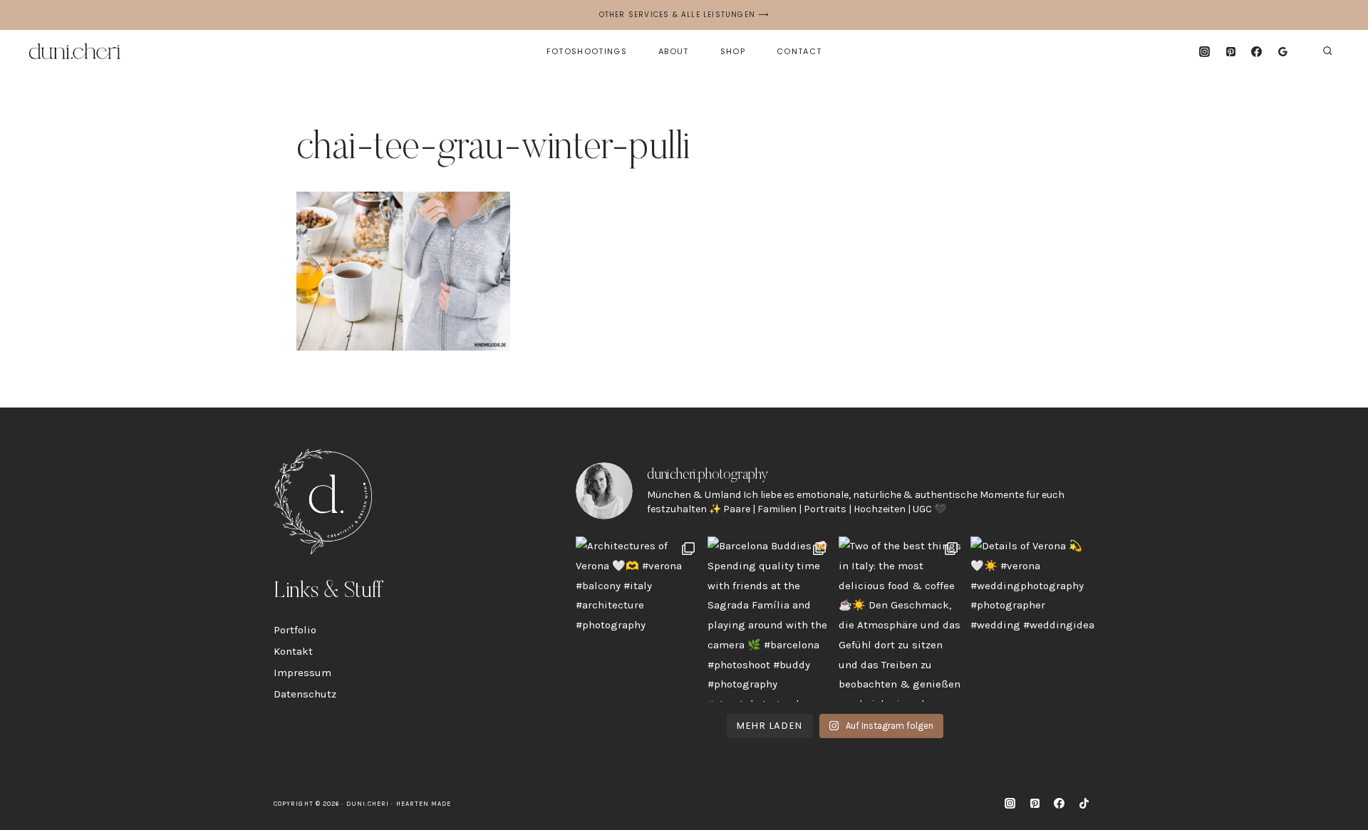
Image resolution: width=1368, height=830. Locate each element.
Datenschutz (305, 694)
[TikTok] (1083, 803)
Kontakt (293, 651)
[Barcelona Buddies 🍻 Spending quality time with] (770, 619)
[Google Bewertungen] (1283, 51)
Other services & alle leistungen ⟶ (684, 14)
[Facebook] (1257, 51)
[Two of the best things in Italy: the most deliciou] (901, 619)
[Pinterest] (1230, 51)
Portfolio (295, 629)
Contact (799, 51)
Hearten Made (424, 803)
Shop (732, 51)
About (673, 51)
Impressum (302, 672)
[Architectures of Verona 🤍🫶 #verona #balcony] (638, 619)
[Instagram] (1204, 51)
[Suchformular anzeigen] (1327, 51)
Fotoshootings (586, 51)
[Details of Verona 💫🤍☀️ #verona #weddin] (1032, 619)
